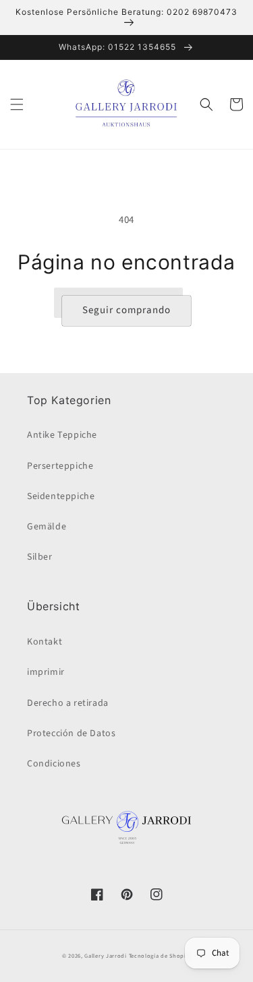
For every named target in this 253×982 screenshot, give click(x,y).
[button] (17, 104)
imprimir (46, 672)
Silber (40, 557)
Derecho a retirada (68, 703)
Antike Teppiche (62, 435)
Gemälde (46, 526)
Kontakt (44, 642)
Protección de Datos (71, 733)
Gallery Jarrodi (105, 956)
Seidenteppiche (60, 496)
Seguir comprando (126, 310)
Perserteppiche (60, 466)
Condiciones (54, 764)
